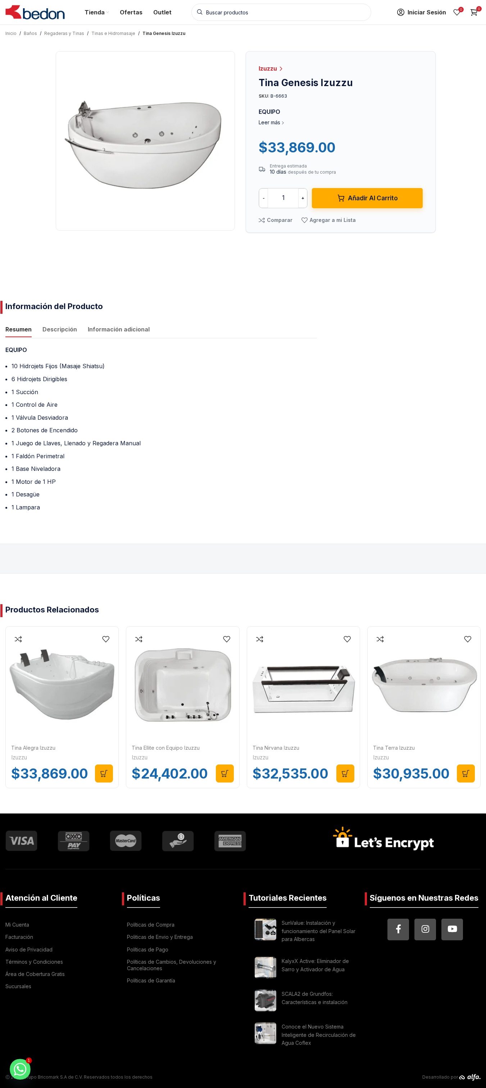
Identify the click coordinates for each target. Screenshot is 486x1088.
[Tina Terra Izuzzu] (424, 683)
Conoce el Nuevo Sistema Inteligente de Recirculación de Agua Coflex (319, 1035)
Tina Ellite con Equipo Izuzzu (166, 748)
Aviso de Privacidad (29, 949)
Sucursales (18, 986)
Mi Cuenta (17, 925)
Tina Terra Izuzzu (394, 748)
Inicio (11, 33)
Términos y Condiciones (34, 962)
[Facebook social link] (398, 929)
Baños (30, 33)
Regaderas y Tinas (64, 33)
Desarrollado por (440, 1077)
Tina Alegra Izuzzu (33, 748)
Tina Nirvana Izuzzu (276, 748)
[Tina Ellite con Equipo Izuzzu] (182, 683)
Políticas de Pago (147, 949)
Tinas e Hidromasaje (113, 33)
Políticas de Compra (150, 925)
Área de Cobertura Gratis (35, 974)
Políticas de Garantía (151, 980)
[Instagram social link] (425, 929)
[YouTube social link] (452, 929)
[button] (104, 773)
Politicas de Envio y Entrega (160, 937)
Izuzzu (268, 68)
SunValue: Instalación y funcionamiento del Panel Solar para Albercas (318, 931)
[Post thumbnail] (265, 932)
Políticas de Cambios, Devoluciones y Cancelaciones (171, 965)
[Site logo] (35, 11)
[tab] (18, 330)
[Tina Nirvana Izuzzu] (303, 683)
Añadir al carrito (373, 198)
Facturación (19, 937)
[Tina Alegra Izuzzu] (62, 683)
